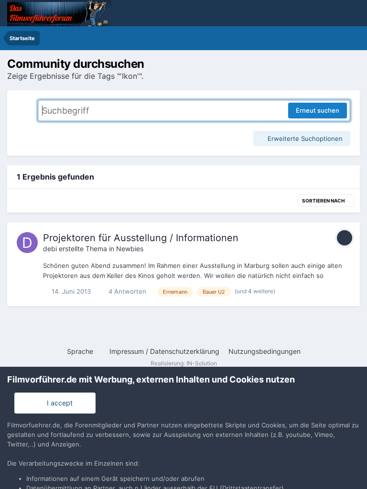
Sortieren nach (323, 200)
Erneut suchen (317, 110)
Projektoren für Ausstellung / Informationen (140, 238)
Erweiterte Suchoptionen (304, 138)
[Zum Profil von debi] (27, 242)
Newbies (129, 248)
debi (50, 248)
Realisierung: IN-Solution (184, 363)
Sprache (81, 351)
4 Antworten (126, 291)
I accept (58, 403)
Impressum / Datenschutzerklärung (164, 351)
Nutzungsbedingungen (264, 351)
